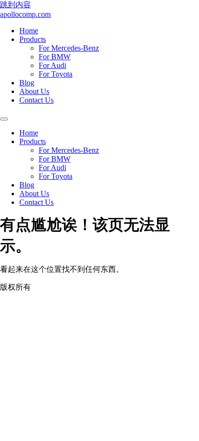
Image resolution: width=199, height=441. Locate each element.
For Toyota (55, 74)
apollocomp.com (25, 14)
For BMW (55, 57)
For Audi (52, 65)
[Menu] (4, 119)
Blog (26, 83)
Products (32, 39)
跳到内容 (15, 4)
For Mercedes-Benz (69, 48)
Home (28, 31)
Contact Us (36, 100)
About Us (34, 91)
